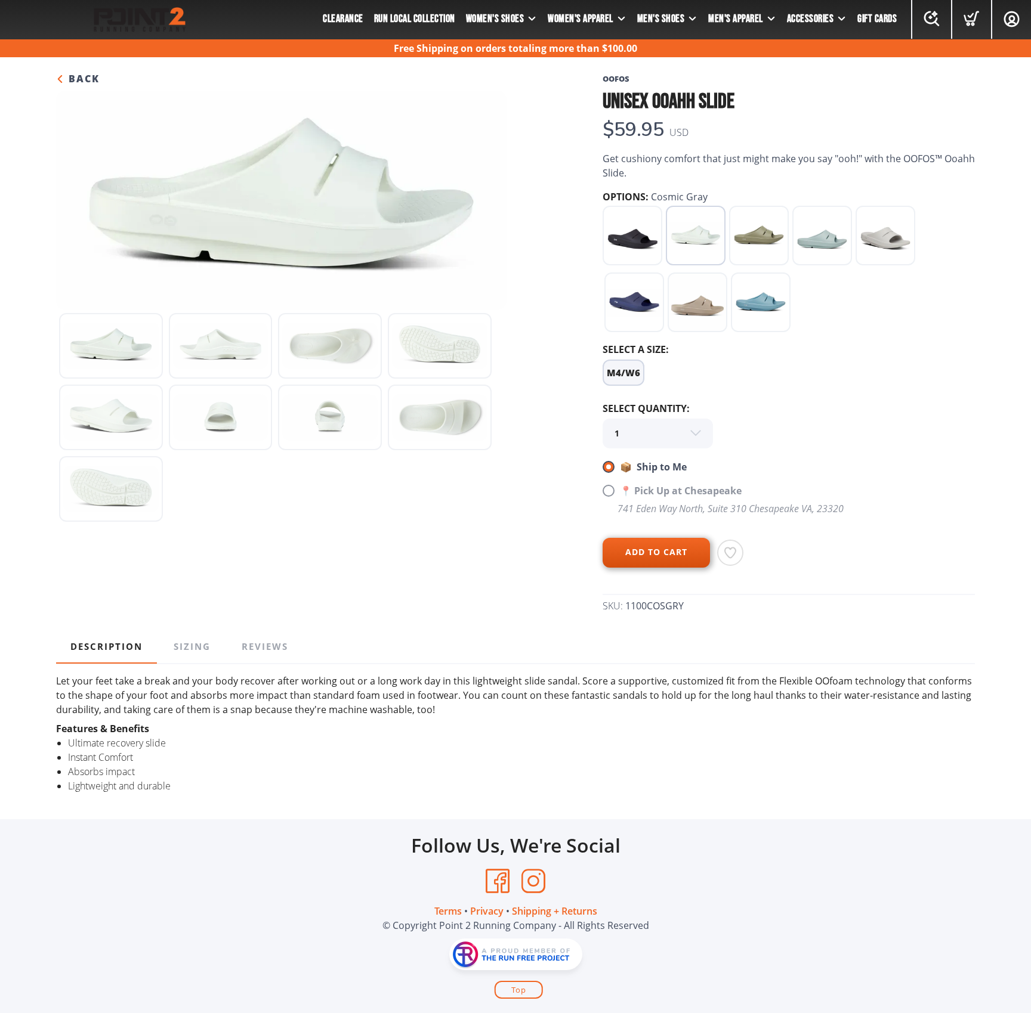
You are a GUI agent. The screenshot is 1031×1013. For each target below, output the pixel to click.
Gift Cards (877, 19)
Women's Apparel (580, 19)
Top (518, 989)
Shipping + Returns (554, 911)
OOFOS (616, 78)
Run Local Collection (414, 19)
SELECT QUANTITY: (646, 408)
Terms (448, 911)
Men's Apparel (735, 19)
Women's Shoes (495, 19)
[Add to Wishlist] (730, 553)
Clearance (343, 19)
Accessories (810, 19)
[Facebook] (498, 881)
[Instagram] (533, 881)
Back (82, 78)
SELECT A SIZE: (636, 349)
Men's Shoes (661, 19)
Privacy (487, 911)
